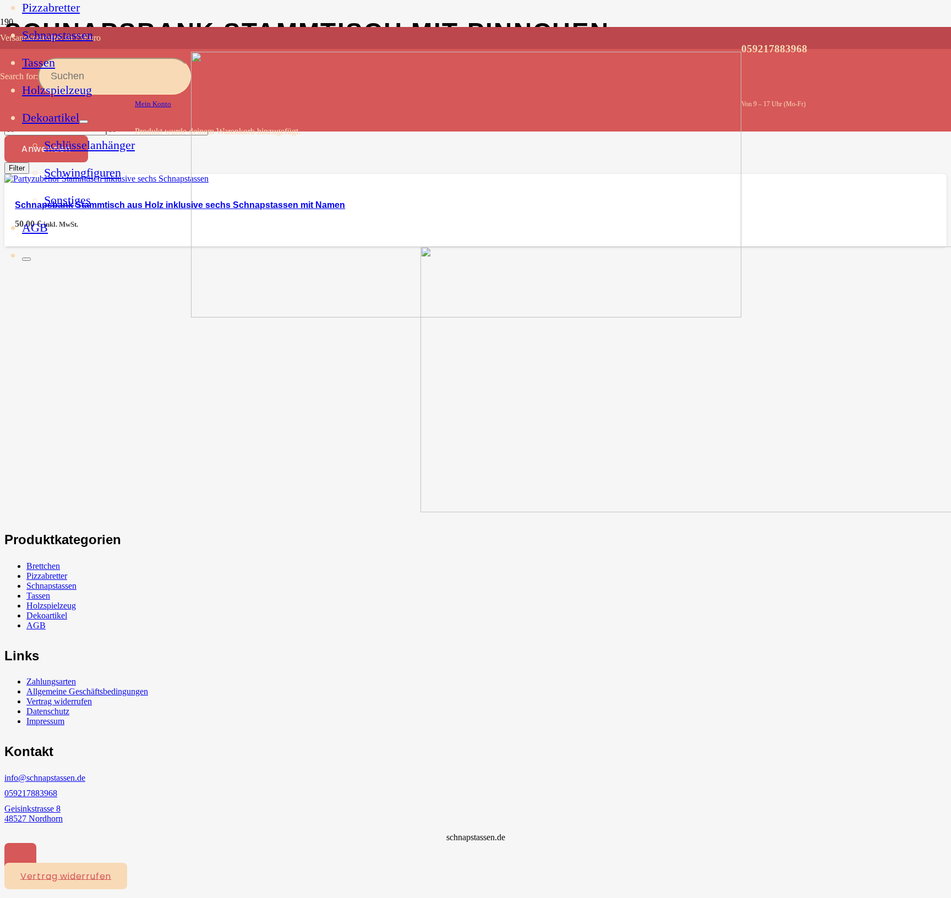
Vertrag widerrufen (59, 701)
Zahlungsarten (51, 681)
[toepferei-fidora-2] (466, 314)
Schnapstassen (51, 585)
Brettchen (43, 566)
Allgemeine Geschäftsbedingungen (87, 691)
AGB (36, 625)
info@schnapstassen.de (44, 777)
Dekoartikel (46, 615)
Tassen (38, 595)
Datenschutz (47, 711)
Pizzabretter (46, 576)
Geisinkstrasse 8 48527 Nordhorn (33, 813)
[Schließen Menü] (26, 259)
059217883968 (30, 793)
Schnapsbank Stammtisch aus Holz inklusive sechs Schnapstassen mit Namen (180, 205)
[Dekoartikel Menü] (83, 121)
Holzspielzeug (51, 605)
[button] (20, 856)
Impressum (45, 721)
